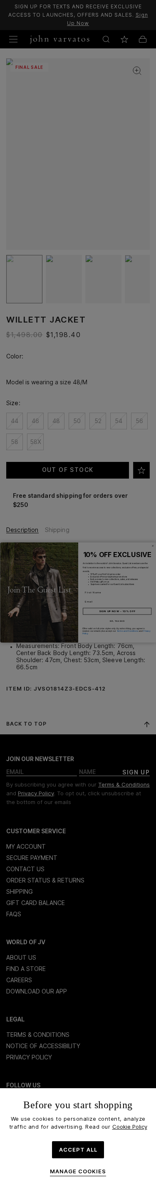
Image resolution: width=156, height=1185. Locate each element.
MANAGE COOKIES (78, 1171)
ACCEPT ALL (78, 1149)
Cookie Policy (129, 1126)
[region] (78, 1136)
